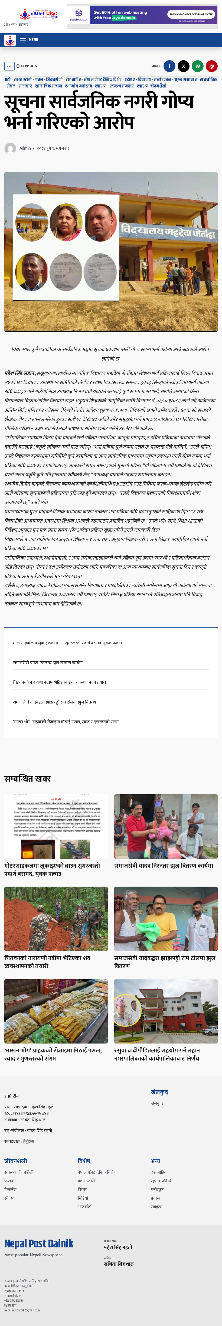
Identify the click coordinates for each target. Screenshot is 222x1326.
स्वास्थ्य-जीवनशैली (152, 86)
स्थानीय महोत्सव (78, 86)
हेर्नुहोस (28, 1141)
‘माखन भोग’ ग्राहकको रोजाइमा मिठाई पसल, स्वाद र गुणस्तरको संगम (66, 722)
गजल (39, 79)
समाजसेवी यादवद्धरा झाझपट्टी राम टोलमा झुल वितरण (54, 702)
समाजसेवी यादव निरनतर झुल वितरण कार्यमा (48, 663)
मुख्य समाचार (185, 79)
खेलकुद (157, 1103)
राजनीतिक (208, 79)
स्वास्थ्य (101, 86)
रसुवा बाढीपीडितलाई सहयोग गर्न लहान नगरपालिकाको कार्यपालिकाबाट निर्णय (157, 1055)
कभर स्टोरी (23, 79)
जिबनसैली (54, 79)
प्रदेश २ (130, 79)
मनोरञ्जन (162, 79)
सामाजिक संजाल (48, 86)
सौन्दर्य (9, 1198)
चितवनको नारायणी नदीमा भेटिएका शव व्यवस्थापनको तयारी (59, 682)
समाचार (25, 86)
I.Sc (181, 410)
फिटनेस (10, 1189)
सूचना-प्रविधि (161, 1181)
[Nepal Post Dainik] (10, 40)
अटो (7, 79)
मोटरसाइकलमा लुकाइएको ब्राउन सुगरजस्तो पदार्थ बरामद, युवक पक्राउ (67, 643)
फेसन (8, 1181)
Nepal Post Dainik (38, 1244)
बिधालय (144, 79)
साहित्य (156, 1207)
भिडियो (83, 1198)
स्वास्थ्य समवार (122, 86)
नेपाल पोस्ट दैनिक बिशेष (103, 79)
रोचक (11, 86)
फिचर (82, 1189)
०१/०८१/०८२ (168, 401)
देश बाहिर (73, 79)
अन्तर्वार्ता (85, 1207)
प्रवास (155, 1198)
